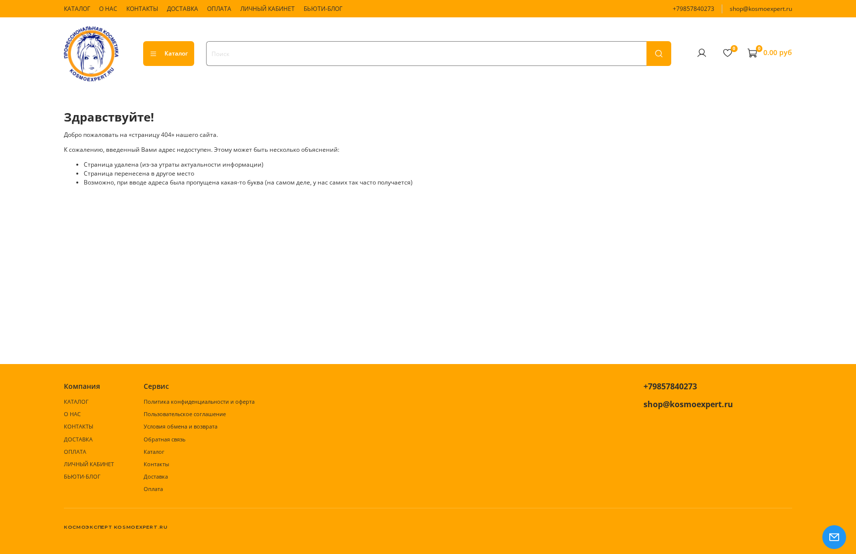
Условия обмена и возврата (180, 426)
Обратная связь (164, 439)
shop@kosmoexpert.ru (761, 8)
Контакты (156, 464)
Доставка (156, 476)
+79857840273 (693, 8)
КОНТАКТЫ (142, 8)
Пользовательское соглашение (185, 414)
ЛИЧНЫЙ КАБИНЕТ (267, 8)
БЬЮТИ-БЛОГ (323, 8)
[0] (727, 53)
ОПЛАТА (219, 8)
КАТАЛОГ (77, 8)
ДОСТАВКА (182, 8)
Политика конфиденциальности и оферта (199, 401)
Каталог (176, 53)
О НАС (108, 8)
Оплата (153, 488)
